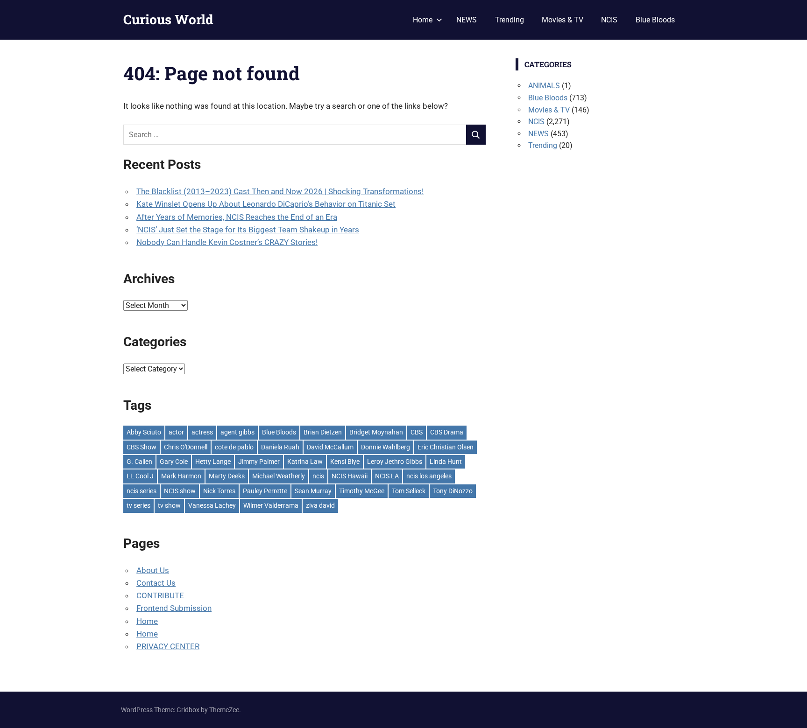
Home (422, 19)
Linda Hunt (446, 461)
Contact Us (156, 583)
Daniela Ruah (280, 447)
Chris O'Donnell (185, 447)
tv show (169, 505)
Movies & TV (562, 19)
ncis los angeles (429, 476)
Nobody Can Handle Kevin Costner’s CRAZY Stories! (227, 242)
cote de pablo (234, 447)
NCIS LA (387, 476)
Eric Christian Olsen (446, 447)
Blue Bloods (655, 19)
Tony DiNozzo (453, 491)
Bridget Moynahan (376, 432)
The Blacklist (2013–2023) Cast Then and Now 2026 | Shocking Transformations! (280, 191)
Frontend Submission (174, 608)
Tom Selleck (408, 491)
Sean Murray (313, 491)
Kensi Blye (345, 461)
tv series (138, 505)
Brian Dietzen (323, 432)
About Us (152, 570)
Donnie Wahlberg (385, 447)
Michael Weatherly (278, 476)
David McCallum (330, 447)
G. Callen (139, 461)
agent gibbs (237, 432)
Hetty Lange (213, 461)
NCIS (609, 19)
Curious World (168, 19)
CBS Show (141, 447)
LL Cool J (140, 476)
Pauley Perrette (265, 491)
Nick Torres (219, 491)
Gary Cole (174, 461)
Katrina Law (305, 461)
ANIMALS (544, 85)
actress (202, 432)
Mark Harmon (181, 476)
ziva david (320, 505)
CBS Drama (446, 432)
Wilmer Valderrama (270, 505)
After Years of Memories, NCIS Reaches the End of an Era (236, 217)
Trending (509, 19)
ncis (318, 476)
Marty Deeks (227, 476)
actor (176, 432)
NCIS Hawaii (350, 476)
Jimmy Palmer (259, 461)
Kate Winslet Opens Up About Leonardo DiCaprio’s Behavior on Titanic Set (266, 204)
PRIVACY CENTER (167, 646)
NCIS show (180, 491)
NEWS (466, 19)
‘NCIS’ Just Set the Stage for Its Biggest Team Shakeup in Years (247, 229)
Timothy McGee (361, 491)
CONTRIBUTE (160, 595)
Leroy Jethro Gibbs (394, 461)
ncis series (141, 491)
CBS (417, 432)
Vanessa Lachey (212, 505)
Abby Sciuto (144, 432)
